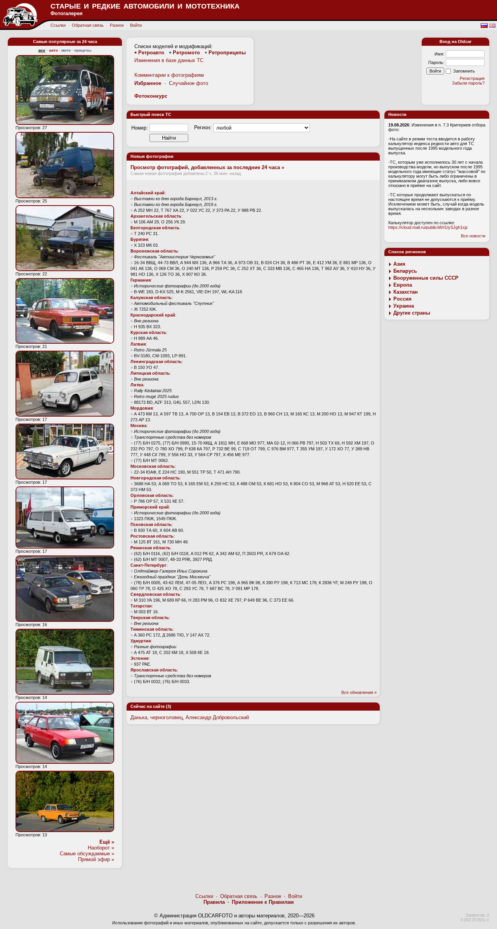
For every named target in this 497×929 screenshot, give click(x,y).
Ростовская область (152, 536)
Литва (136, 384)
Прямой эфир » (96, 859)
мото (66, 50)
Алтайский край (147, 192)
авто (53, 50)
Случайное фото (188, 83)
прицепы (83, 50)
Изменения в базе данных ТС (168, 60)
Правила (214, 902)
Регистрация (472, 78)
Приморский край (149, 507)
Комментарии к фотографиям (169, 75)
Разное (117, 25)
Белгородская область (154, 227)
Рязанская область (150, 547)
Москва (138, 425)
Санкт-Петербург (148, 565)
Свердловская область (155, 594)
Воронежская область (154, 251)
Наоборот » (101, 848)
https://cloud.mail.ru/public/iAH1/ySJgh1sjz (428, 227)
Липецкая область (150, 373)
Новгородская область (155, 478)
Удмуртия (140, 640)
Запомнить (464, 71)
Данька (138, 717)
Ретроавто (151, 52)
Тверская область (149, 617)
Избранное (147, 83)
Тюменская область (151, 629)
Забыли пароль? (468, 83)
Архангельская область (155, 216)
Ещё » (106, 842)
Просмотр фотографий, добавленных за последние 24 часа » (207, 167)
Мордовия (141, 408)
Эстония (139, 658)
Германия (140, 280)
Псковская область (151, 524)
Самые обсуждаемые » (87, 853)
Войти (136, 25)
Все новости (473, 236)
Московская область (152, 466)
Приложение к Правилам (263, 902)
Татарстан (141, 606)
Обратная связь (88, 25)
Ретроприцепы (227, 52)
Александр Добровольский (217, 717)
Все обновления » (359, 692)
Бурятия (139, 239)
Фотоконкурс (150, 96)
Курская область (148, 332)
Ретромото (186, 52)
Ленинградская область (156, 361)
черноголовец (166, 717)
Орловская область (151, 495)
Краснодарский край (152, 315)
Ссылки (58, 25)
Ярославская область (153, 670)
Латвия (138, 344)
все (41, 50)
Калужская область (151, 297)
